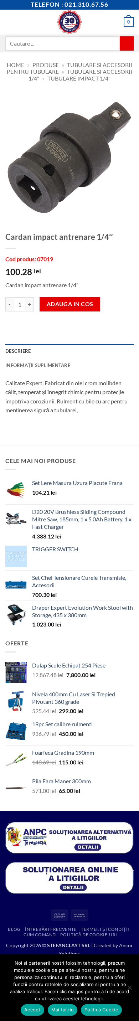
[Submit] (127, 43)
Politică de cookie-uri (88, 934)
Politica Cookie (101, 1009)
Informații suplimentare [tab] (37, 365)
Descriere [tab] (18, 351)
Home (15, 64)
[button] (9, 22)
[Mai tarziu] (129, 989)
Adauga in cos (70, 304)
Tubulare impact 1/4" (78, 78)
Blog (14, 929)
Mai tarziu (62, 1009)
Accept (32, 1009)
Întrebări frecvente (51, 929)
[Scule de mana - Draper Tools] (70, 22)
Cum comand (40, 934)
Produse (45, 64)
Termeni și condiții (105, 929)
